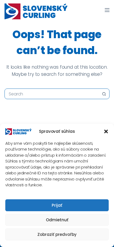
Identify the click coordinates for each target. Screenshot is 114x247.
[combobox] (52, 94)
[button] (106, 131)
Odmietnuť (57, 220)
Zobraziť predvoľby (57, 234)
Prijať (57, 205)
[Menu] (107, 10)
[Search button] (104, 94)
